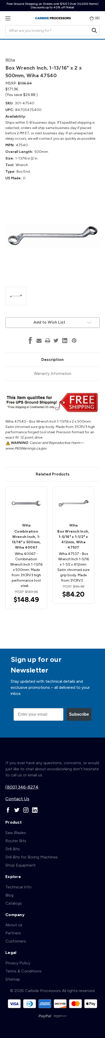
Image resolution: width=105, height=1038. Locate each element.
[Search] (94, 30)
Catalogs (13, 903)
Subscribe (79, 714)
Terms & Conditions (23, 971)
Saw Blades (15, 832)
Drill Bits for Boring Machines (31, 857)
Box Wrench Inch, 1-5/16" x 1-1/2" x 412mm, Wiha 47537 (73, 539)
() (97, 18)
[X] (56, 340)
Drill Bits (12, 849)
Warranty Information (52, 373)
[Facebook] (30, 340)
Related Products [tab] (53, 474)
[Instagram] (26, 810)
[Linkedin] (64, 340)
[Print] (47, 340)
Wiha (10, 60)
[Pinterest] (74, 340)
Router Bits (15, 840)
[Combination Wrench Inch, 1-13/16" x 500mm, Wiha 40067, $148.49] (26, 503)
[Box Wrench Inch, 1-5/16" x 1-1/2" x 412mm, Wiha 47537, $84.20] (73, 503)
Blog (9, 895)
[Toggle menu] (8, 18)
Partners (13, 933)
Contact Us (17, 799)
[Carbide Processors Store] (53, 18)
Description (52, 359)
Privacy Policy (17, 963)
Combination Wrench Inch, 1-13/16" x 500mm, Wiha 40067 (26, 539)
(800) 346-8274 (21, 787)
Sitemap (12, 979)
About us (13, 924)
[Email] (39, 340)
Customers (15, 941)
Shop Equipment (20, 865)
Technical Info (18, 887)
